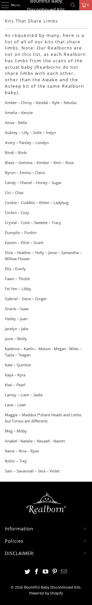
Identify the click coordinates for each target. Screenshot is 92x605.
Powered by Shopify (46, 593)
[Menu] (2, 5)
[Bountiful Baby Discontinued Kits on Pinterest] (55, 572)
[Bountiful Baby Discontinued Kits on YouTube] (46, 572)
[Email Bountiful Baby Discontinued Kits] (64, 572)
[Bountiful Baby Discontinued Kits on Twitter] (27, 572)
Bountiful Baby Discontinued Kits (46, 5)
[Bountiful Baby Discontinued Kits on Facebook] (36, 572)
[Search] (73, 5)
